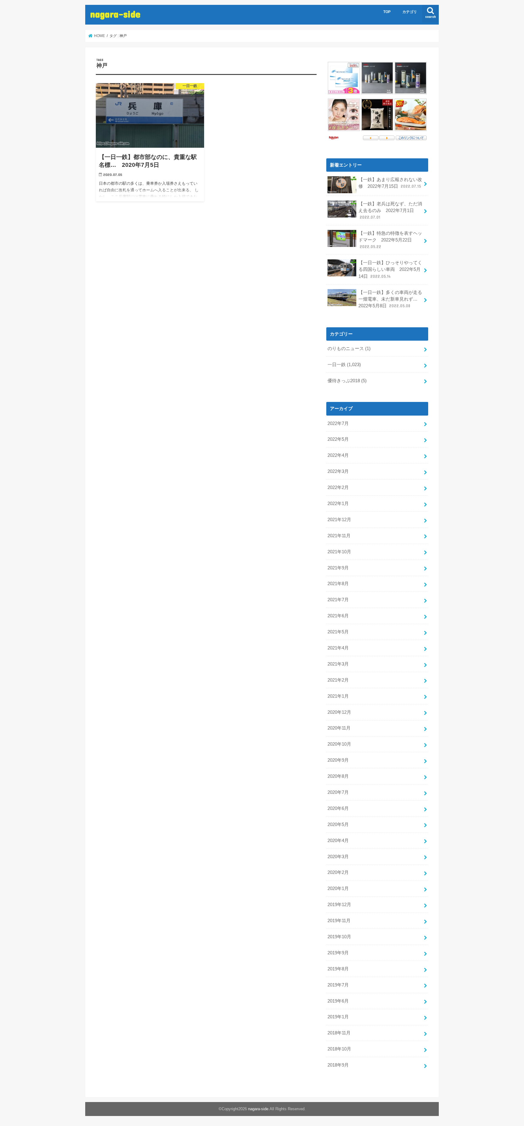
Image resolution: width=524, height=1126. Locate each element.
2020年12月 (339, 712)
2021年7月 (338, 599)
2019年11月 (339, 920)
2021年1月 (338, 696)
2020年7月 (338, 792)
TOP (387, 12)
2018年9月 (338, 1065)
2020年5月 (338, 824)
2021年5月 (338, 631)
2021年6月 (338, 615)
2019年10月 (339, 936)
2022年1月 (338, 503)
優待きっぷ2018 (347, 380)
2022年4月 (338, 455)
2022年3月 (338, 471)
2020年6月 (338, 808)
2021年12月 (339, 519)
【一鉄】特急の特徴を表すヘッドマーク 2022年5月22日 (390, 240)
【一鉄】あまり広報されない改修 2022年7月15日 (390, 183)
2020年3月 (338, 856)
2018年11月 (339, 1032)
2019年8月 (338, 968)
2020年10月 (339, 744)
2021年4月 (338, 648)
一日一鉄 (344, 364)
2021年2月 (338, 680)
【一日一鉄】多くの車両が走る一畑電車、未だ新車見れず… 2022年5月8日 (390, 299)
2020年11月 (339, 728)
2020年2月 (338, 872)
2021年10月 (339, 551)
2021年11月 (339, 535)
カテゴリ (409, 12)
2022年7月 (338, 423)
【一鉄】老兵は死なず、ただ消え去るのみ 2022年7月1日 (390, 210)
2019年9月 (338, 952)
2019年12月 (339, 904)
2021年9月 (338, 567)
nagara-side (115, 14)
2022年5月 (338, 439)
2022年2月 (338, 487)
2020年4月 (338, 840)
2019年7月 (338, 985)
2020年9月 (338, 760)
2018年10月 (339, 1049)
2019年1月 (338, 1016)
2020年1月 (338, 888)
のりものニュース (349, 348)
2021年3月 (338, 664)
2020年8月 (338, 776)
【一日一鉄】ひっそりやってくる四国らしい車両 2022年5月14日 (390, 269)
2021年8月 (338, 583)
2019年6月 (338, 1001)
